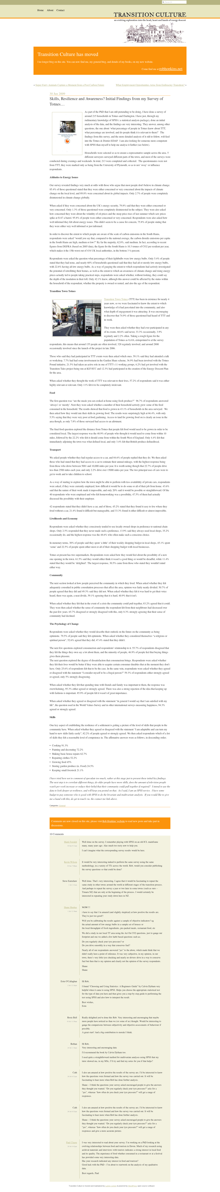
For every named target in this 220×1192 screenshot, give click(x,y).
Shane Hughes (70, 907)
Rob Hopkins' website (113, 821)
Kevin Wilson (70, 861)
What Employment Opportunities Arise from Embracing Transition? (150, 85)
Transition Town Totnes (116, 299)
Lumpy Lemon (110, 1186)
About (50, 10)
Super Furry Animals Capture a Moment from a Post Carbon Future (69, 85)
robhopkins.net (170, 68)
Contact (60, 10)
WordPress (132, 1186)
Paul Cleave (71, 1142)
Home (40, 10)
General (62, 806)
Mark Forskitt (70, 841)
